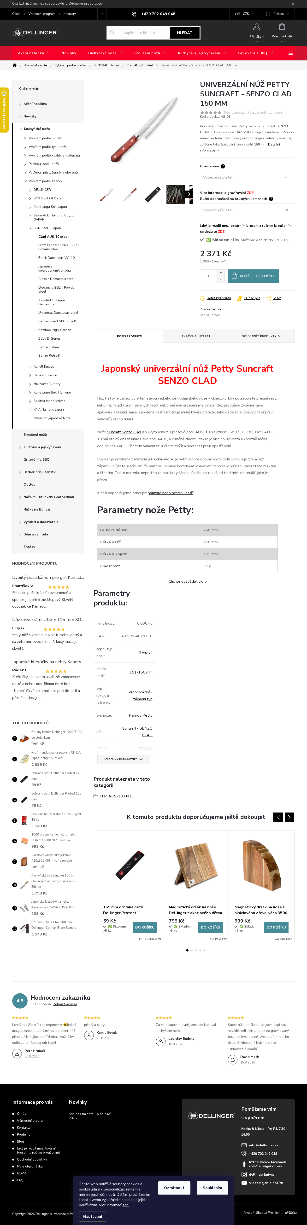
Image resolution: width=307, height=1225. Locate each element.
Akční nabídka (35, 104)
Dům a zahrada (36, 534)
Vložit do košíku (257, 276)
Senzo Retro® (49, 355)
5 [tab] (204, 950)
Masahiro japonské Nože (52, 418)
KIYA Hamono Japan (49, 409)
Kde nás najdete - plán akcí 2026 (90, 1116)
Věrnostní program (42, 14)
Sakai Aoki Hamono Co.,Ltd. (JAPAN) (54, 217)
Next (289, 817)
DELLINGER (42, 189)
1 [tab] (187, 950)
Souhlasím (212, 1187)
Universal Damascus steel (58, 312)
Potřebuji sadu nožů (44, 164)
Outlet (29, 484)
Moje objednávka (30, 1166)
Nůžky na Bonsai (37, 509)
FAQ (20, 1180)
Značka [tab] (196, 336)
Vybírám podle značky (45, 181)
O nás (16, 14)
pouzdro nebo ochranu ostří (170, 493)
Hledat (185, 32)
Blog (20, 1141)
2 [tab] (191, 950)
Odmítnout (174, 1187)
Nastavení (92, 1216)
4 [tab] (200, 950)
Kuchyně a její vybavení (42, 447)
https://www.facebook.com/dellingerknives (268, 1164)
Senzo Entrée (48, 347)
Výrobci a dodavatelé (41, 522)
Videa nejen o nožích (266, 1183)
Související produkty (259, 336)
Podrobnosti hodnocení (265, 113)
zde (126, 1205)
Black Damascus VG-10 (56, 257)
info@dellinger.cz (263, 1145)
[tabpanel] (130, 886)
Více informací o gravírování (227, 193)
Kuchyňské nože (37, 129)
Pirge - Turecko (45, 375)
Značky (29, 547)
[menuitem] (34, 53)
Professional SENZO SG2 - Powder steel (58, 247)
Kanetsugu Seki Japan (50, 206)
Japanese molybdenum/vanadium (55, 268)
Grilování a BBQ (37, 459)
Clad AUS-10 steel (53, 236)
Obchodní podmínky (32, 1159)
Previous (278, 817)
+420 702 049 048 (263, 1153)
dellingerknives (261, 1174)
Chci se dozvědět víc (186, 581)
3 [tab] (196, 950)
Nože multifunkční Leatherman (49, 497)
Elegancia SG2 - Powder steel (57, 289)
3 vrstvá (146, 652)
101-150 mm (141, 672)
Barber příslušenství (40, 472)
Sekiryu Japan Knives (49, 401)
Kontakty (70, 14)
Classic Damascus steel (56, 279)
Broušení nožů (35, 434)
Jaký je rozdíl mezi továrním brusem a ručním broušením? (38, 1150)
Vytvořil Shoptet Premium (262, 1213)
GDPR (21, 1173)
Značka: (211, 309)
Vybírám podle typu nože (48, 147)
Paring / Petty (141, 715)
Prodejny (23, 1134)
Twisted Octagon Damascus (51, 302)
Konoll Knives (44, 366)
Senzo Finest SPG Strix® (57, 321)
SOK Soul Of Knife (48, 198)
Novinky (30, 116)
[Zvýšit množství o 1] (220, 273)
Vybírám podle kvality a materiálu (54, 155)
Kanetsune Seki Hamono (52, 392)
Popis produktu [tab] (130, 336)
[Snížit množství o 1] (220, 279)
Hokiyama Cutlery (47, 384)
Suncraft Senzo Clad (124, 432)
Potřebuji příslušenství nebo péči (53, 172)
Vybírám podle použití (45, 138)
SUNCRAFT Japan (47, 228)
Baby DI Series (49, 338)
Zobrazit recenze (65, 1004)
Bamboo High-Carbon (54, 330)
